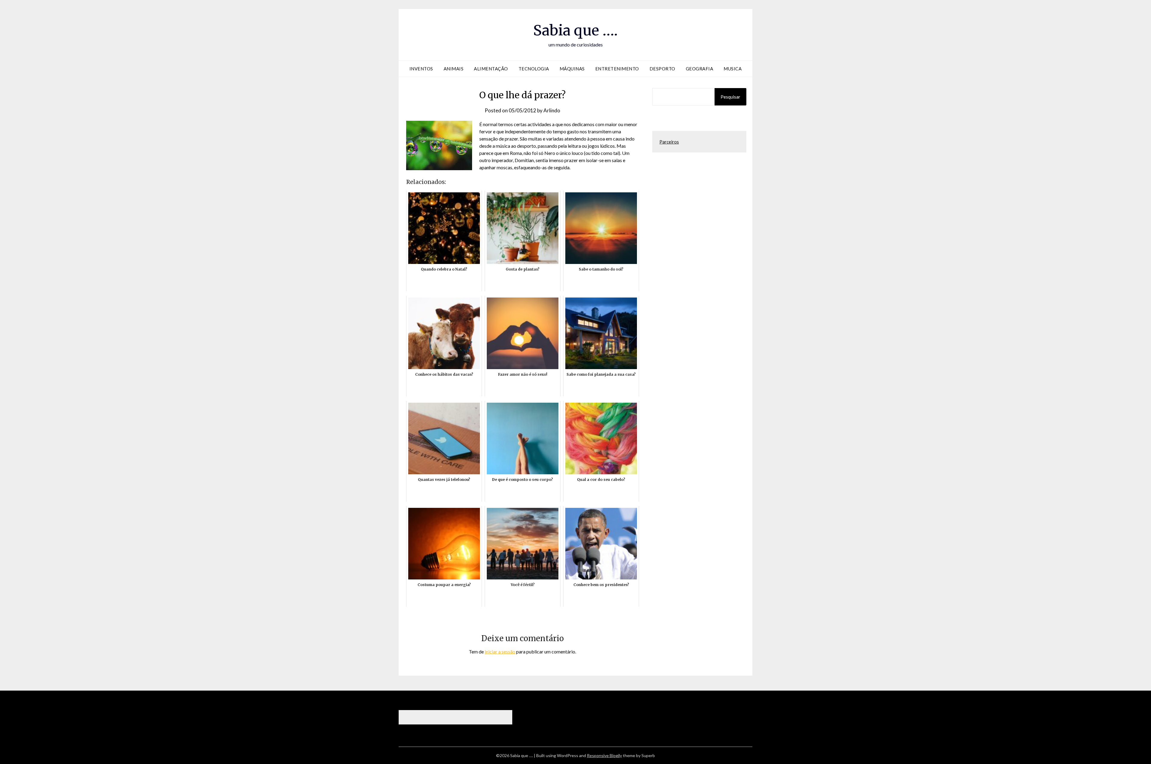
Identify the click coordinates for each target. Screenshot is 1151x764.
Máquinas (572, 68)
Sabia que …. (575, 30)
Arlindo (551, 110)
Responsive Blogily (604, 755)
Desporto (662, 68)
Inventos (421, 68)
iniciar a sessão (500, 651)
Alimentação (491, 68)
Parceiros (669, 141)
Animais (454, 68)
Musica (733, 68)
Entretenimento (617, 68)
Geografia (699, 68)
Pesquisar (730, 96)
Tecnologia (534, 68)
